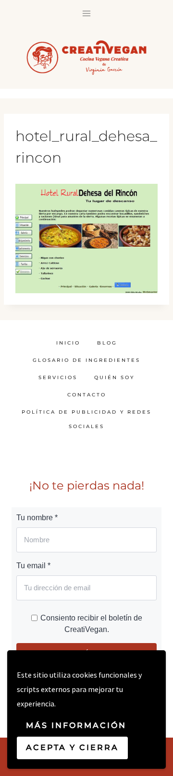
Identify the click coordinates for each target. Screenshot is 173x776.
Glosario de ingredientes (86, 360)
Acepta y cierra (72, 747)
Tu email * (33, 565)
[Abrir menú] (87, 13)
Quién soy (114, 377)
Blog (107, 343)
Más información (76, 725)
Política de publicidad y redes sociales (86, 419)
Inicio (68, 343)
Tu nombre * (37, 517)
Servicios (57, 377)
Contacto (86, 395)
